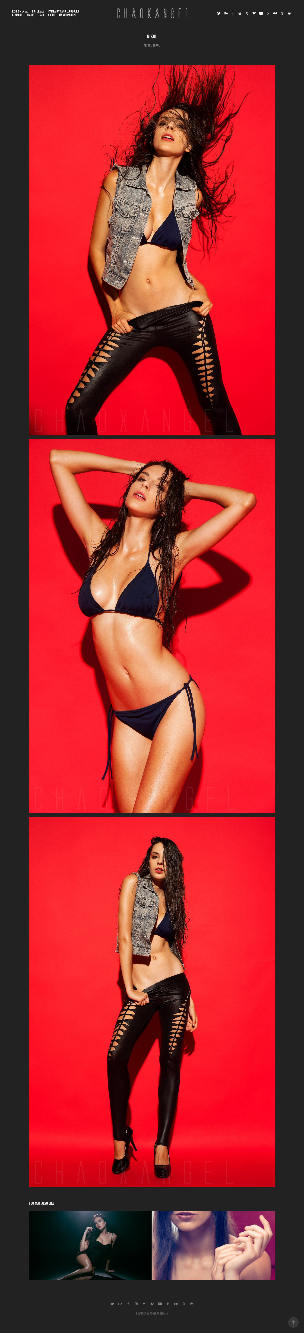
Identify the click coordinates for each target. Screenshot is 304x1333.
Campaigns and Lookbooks (63, 11)
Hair (41, 15)
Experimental (20, 11)
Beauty (30, 15)
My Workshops (67, 15)
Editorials (38, 11)
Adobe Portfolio (159, 1313)
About (51, 15)
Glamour (17, 15)
